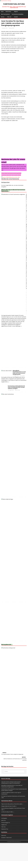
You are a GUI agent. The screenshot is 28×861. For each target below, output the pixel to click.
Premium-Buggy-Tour (5, 822)
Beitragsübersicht (6, 644)
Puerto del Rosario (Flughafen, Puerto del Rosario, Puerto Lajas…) (13, 809)
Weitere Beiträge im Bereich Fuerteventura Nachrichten (13, 190)
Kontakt (16, 16)
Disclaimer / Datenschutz (6, 837)
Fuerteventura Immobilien (17, 14)
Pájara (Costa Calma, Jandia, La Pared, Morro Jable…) (12, 804)
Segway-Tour (4, 824)
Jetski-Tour (3, 820)
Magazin (16, 11)
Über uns (9, 16)
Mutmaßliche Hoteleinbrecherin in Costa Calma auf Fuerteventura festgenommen (19, 372)
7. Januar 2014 (4, 28)
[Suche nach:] (14, 771)
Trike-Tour (3, 826)
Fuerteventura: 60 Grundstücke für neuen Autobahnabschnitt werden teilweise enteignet (16, 387)
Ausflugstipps (4, 818)
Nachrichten (8, 11)
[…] (20, 326)
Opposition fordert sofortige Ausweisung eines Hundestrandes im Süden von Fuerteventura (26, 241)
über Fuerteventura (5, 14)
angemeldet (8, 185)
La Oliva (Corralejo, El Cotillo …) (7, 811)
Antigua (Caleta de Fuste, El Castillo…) (9, 806)
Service (2, 16)
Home (2, 11)
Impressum (3, 835)
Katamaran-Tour (4, 829)
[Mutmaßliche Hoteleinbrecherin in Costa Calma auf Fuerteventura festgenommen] (6, 370)
